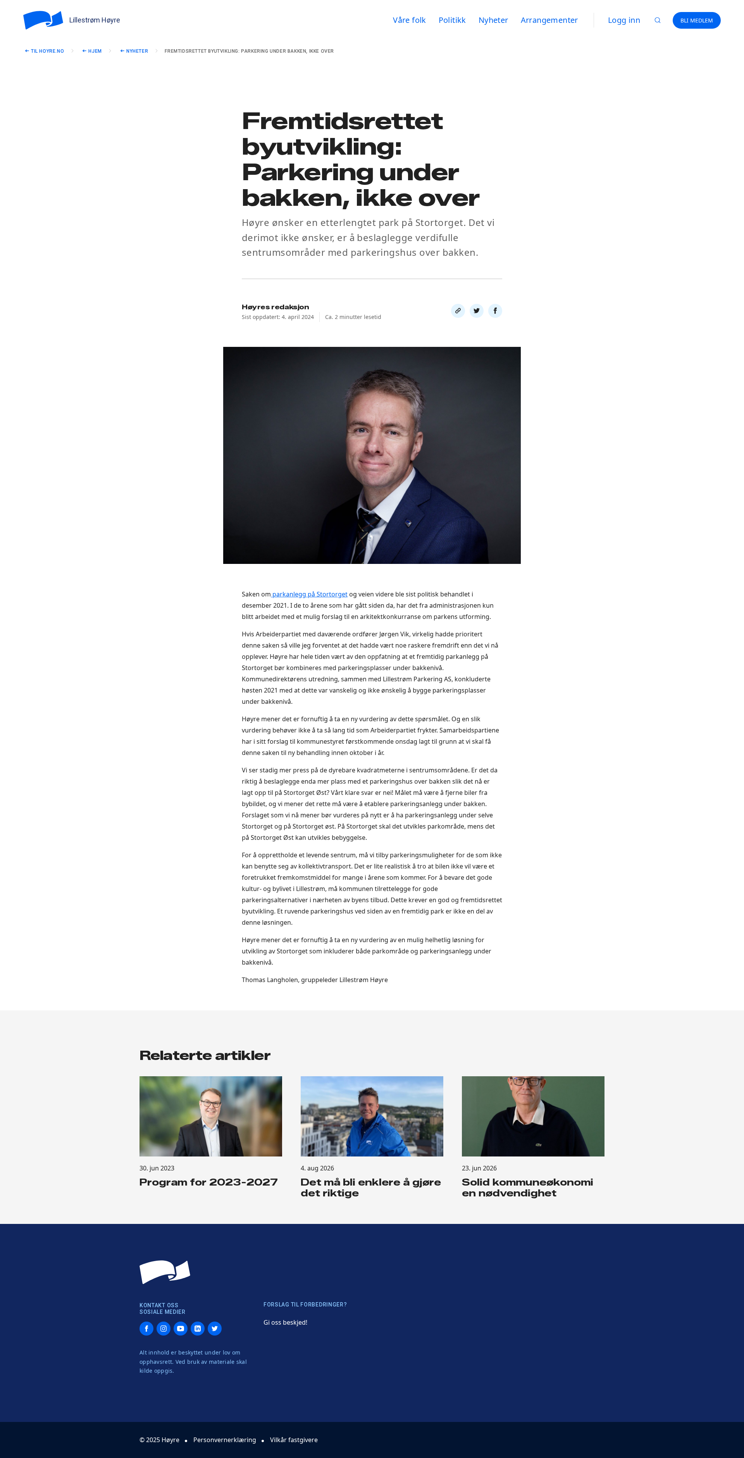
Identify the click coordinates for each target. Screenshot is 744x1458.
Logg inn (624, 20)
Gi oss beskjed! (285, 1322)
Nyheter (137, 51)
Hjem (95, 51)
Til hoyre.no (47, 51)
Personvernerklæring (224, 1440)
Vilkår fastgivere (294, 1440)
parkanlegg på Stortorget (309, 594)
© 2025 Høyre (159, 1440)
